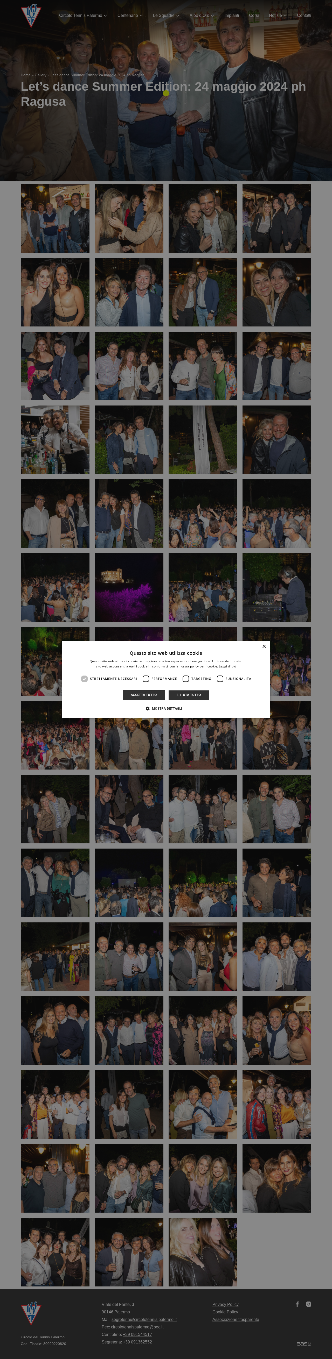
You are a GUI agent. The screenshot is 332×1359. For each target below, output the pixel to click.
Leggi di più (227, 666)
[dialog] (166, 679)
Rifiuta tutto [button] (188, 695)
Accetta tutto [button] (144, 695)
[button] (166, 708)
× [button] (264, 647)
